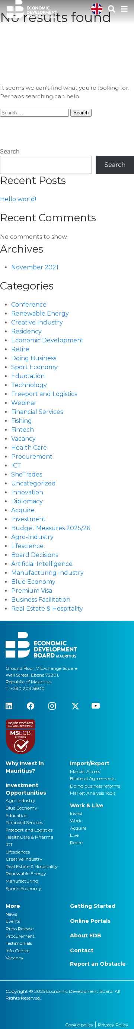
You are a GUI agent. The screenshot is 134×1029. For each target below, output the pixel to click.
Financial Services (37, 411)
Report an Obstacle (98, 963)
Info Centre (17, 950)
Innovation (27, 492)
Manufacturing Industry (47, 572)
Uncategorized (33, 483)
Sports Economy (23, 888)
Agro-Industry (32, 537)
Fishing (21, 420)
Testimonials (19, 943)
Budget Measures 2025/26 (50, 528)
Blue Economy (33, 581)
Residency (26, 331)
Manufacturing (22, 881)
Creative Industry (37, 322)
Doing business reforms (95, 786)
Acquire (23, 510)
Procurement (31, 456)
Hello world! (18, 199)
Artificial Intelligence (42, 563)
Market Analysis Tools (92, 793)
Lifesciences (18, 852)
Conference (29, 304)
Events (13, 921)
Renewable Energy (40, 313)
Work (76, 820)
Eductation (28, 376)
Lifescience (27, 546)
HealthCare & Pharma (29, 837)
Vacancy (23, 438)
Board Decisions (34, 554)
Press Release (20, 928)
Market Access (85, 771)
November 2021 (34, 267)
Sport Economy (34, 367)
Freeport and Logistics (44, 394)
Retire (20, 349)
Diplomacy (27, 501)
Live (74, 835)
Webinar (23, 402)
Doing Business (33, 358)
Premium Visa (31, 590)
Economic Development (47, 340)
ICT (16, 465)
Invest (76, 813)
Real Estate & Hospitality (47, 608)
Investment (28, 519)
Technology (29, 385)
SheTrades (26, 474)
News (11, 914)
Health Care (29, 447)
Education (17, 815)
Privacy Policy (113, 1025)
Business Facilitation (40, 599)
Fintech (22, 429)
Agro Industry (20, 800)
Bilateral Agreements (92, 778)
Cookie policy (80, 1025)
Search (9, 151)
